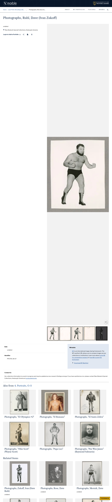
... (26, 10)
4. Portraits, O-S (23, 385)
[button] (78, 174)
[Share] (23, 34)
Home (5, 10)
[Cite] (27, 34)
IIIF (73, 351)
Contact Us (7, 372)
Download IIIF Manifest (81, 363)
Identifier (7, 355)
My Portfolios (79, 9)
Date (5, 347)
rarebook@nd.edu (31, 378)
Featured (91, 9)
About (67, 9)
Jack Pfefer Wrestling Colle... (16, 10)
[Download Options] (31, 34)
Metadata (72, 347)
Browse (102, 9)
